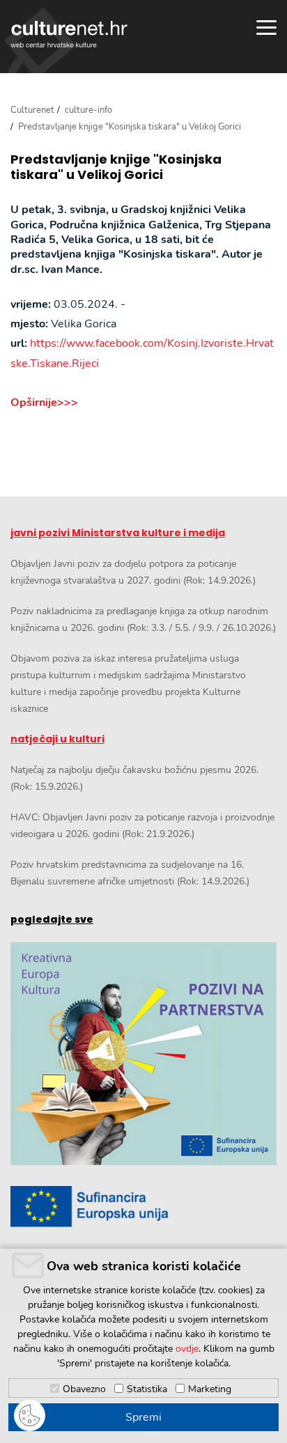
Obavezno (84, 1389)
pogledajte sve (51, 919)
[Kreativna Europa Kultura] (143, 1053)
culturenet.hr (68, 34)
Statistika (147, 1389)
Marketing (209, 1389)
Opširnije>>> (44, 402)
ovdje (187, 1348)
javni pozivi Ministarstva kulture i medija (117, 533)
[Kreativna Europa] (143, 1206)
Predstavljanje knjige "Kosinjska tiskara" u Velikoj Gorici (116, 167)
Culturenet (32, 110)
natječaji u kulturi (57, 739)
